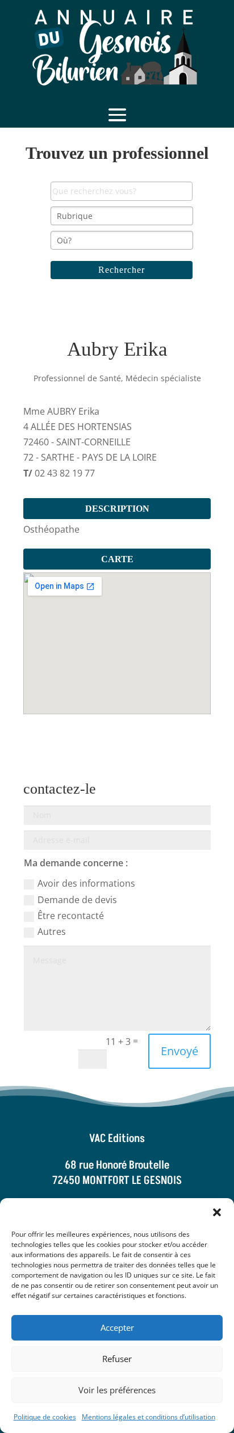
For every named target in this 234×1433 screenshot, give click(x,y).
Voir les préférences (117, 1390)
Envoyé (179, 1051)
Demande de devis (77, 899)
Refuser (117, 1358)
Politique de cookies (45, 1417)
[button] (217, 1212)
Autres (51, 931)
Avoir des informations (86, 883)
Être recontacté (70, 915)
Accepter (117, 1327)
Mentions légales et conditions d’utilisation (148, 1417)
